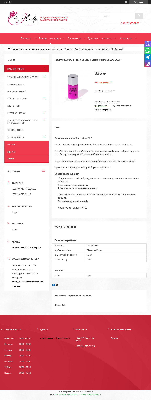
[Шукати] (139, 16)
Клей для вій (13, 106)
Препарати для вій (16, 113)
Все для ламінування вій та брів (47, 49)
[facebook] (53, 285)
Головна (26, 38)
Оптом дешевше (15, 130)
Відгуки (11, 152)
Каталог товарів (16, 69)
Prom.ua (89, 392)
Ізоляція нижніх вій (16, 91)
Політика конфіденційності (90, 394)
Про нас (11, 144)
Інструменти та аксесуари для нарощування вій (22, 121)
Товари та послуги (50, 38)
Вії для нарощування (17, 98)
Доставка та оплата (100, 38)
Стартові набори (15, 84)
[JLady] (22, 25)
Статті (10, 159)
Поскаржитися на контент (66, 394)
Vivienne (68, 49)
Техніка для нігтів (15, 137)
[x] (57, 285)
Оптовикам (74, 38)
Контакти (125, 38)
